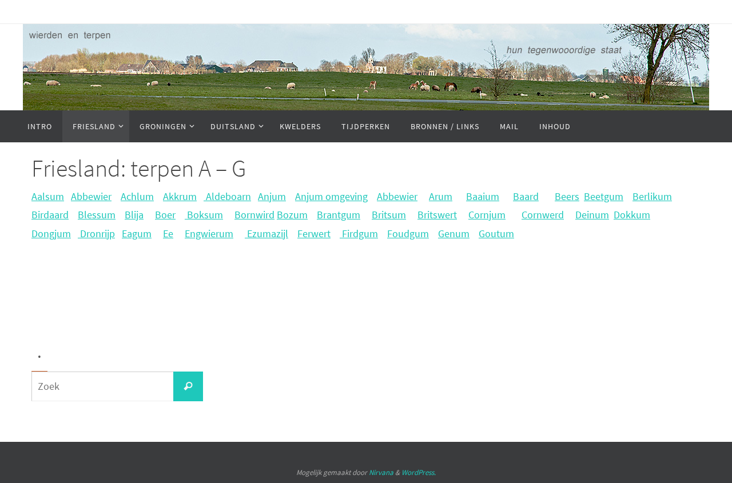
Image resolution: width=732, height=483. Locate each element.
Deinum (592, 214)
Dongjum (51, 233)
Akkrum (180, 196)
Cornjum (487, 214)
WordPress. (418, 472)
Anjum (272, 196)
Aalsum (47, 196)
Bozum (292, 214)
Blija (134, 214)
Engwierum (209, 233)
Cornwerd (543, 214)
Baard (526, 196)
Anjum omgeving (331, 196)
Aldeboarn (227, 196)
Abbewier (91, 196)
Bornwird (254, 214)
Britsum (389, 214)
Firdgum (359, 233)
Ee (168, 233)
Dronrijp (96, 233)
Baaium (482, 196)
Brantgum (338, 214)
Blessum (97, 214)
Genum (454, 233)
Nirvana (381, 472)
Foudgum (408, 233)
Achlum (137, 196)
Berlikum (652, 196)
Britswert (437, 214)
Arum (440, 196)
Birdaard (50, 214)
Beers (567, 196)
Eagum (137, 233)
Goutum (496, 233)
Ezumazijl (266, 233)
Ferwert (314, 233)
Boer (165, 214)
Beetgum (603, 196)
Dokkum (632, 214)
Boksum (204, 214)
